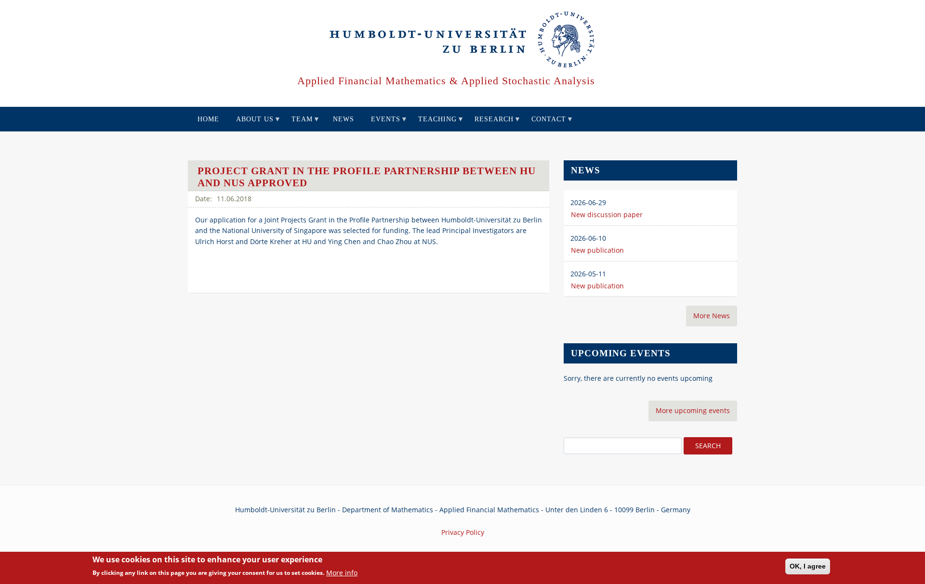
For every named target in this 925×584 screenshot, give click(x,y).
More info (341, 572)
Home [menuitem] (208, 119)
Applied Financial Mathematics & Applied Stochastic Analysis (446, 81)
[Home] (463, 40)
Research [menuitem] (490, 123)
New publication (597, 250)
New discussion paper (607, 214)
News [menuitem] (343, 119)
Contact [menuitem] (545, 123)
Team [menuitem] (298, 123)
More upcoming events (693, 410)
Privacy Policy (462, 532)
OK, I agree (808, 566)
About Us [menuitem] (251, 123)
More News (711, 315)
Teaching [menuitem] (434, 123)
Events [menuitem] (382, 123)
